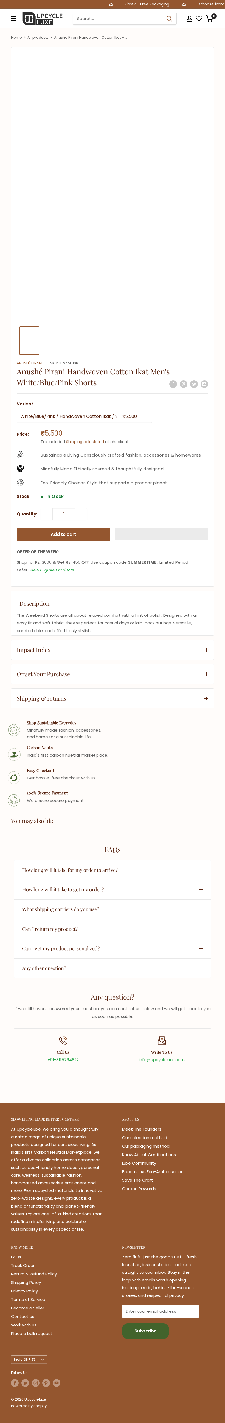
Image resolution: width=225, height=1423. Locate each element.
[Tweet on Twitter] (194, 384)
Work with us (23, 1325)
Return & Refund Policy (34, 1274)
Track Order (23, 1265)
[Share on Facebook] (173, 384)
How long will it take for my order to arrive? (70, 870)
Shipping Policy (26, 1282)
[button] (161, 534)
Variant (25, 404)
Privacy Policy (24, 1291)
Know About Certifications (149, 1154)
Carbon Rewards (139, 1188)
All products (38, 37)
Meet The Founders (141, 1129)
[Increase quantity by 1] (81, 514)
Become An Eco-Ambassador (152, 1171)
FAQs (16, 1257)
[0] (209, 18)
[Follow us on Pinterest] (46, 1383)
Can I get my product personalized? (61, 948)
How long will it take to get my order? (63, 889)
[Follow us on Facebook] (15, 1383)
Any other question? (44, 968)
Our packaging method (146, 1146)
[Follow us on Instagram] (36, 1383)
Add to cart (63, 534)
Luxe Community (139, 1163)
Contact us (22, 1316)
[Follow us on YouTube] (56, 1383)
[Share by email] (204, 384)
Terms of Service (28, 1299)
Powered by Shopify (29, 1405)
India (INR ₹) (24, 1359)
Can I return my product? (50, 929)
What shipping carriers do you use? (60, 909)
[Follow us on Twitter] (25, 1383)
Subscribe (145, 1331)
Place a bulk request (31, 1333)
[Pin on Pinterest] (183, 384)
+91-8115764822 (63, 1060)
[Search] (169, 18)
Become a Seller (27, 1308)
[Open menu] (13, 18)
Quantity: (27, 514)
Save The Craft (137, 1180)
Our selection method (144, 1137)
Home (16, 37)
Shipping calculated (85, 441)
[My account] (189, 19)
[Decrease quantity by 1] (46, 514)
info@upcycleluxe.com (162, 1060)
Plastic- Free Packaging (133, 4)
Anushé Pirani (29, 363)
